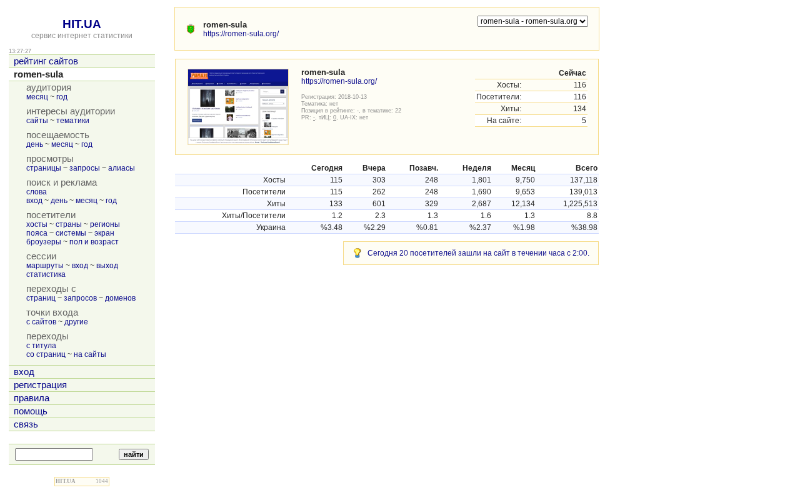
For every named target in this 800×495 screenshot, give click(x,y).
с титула (41, 345)
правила (31, 398)
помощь (31, 411)
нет (333, 103)
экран (104, 233)
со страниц (46, 354)
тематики (72, 120)
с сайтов (41, 322)
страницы (43, 168)
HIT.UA (81, 24)
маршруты (45, 265)
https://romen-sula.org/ (241, 33)
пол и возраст (94, 242)
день (34, 144)
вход (34, 200)
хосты (37, 224)
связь (26, 424)
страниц (41, 298)
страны (69, 224)
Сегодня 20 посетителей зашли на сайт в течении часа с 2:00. (478, 253)
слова (36, 192)
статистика (46, 274)
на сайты (90, 354)
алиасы (121, 168)
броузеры (43, 242)
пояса (37, 233)
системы (71, 233)
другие (76, 322)
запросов (80, 298)
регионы (105, 224)
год (62, 96)
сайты (37, 120)
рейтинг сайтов (46, 61)
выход (107, 265)
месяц (37, 96)
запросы (84, 168)
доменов (120, 298)
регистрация (40, 385)
